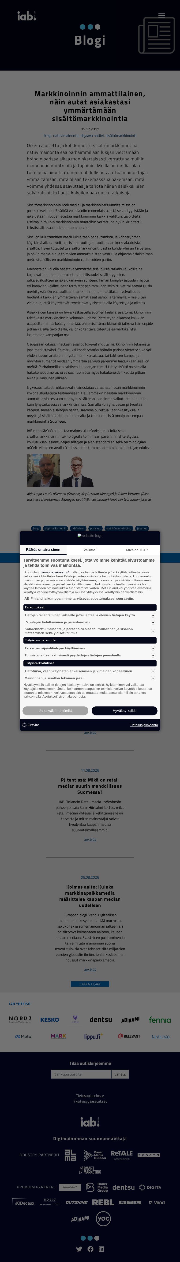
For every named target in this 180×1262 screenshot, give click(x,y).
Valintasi (90, 550)
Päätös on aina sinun (43, 550)
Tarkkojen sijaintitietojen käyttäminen (55, 648)
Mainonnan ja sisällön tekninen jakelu (55, 678)
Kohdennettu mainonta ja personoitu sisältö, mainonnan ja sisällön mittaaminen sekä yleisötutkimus (79, 631)
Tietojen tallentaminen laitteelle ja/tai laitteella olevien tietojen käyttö (80, 615)
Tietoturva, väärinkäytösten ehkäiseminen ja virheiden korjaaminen (78, 671)
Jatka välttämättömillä (55, 711)
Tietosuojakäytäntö (144, 725)
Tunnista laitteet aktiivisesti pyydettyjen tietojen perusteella (73, 655)
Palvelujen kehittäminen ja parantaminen (57, 622)
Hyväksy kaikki (124, 711)
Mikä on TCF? (137, 550)
